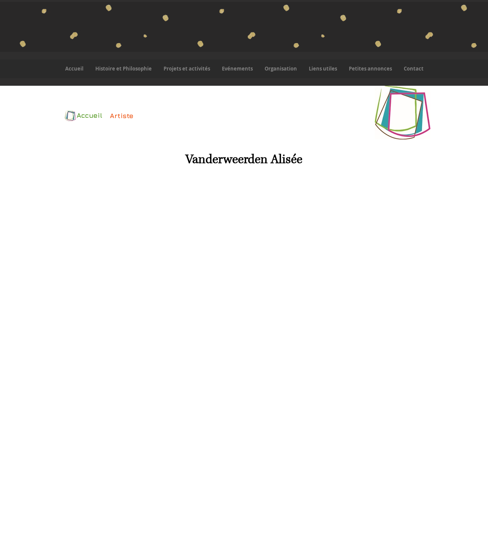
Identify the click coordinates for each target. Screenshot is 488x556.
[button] (186, 68)
